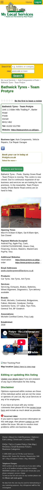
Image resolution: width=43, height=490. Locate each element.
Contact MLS (29, 439)
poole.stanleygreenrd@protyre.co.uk (17, 270)
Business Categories (11, 449)
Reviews (6, 447)
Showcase (17, 439)
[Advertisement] (21, 40)
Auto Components (23, 139)
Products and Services (12, 169)
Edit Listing (7, 439)
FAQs (4, 444)
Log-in (38, 2)
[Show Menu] (1, 2)
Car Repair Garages (18, 142)
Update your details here (12, 379)
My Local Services (27, 454)
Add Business (24, 437)
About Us (13, 437)
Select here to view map (24, 367)
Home (29, 2)
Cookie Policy (21, 444)
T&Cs (11, 444)
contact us (30, 422)
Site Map (32, 444)
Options (35, 437)
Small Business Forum (20, 447)
